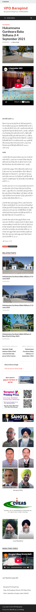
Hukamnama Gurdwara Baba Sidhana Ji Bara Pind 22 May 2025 (16, 335)
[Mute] (28, 567)
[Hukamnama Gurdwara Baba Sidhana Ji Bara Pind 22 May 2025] (18, 323)
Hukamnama (6, 24)
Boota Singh (16, 42)
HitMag (21, 609)
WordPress (13, 609)
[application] (18, 560)
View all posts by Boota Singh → (14, 368)
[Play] (5, 567)
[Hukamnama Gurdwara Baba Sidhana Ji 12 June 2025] (18, 295)
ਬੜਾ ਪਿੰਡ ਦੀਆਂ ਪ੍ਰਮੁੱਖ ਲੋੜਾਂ (10, 578)
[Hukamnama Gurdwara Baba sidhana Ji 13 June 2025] (18, 266)
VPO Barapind (16, 8)
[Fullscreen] (31, 567)
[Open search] (31, 18)
